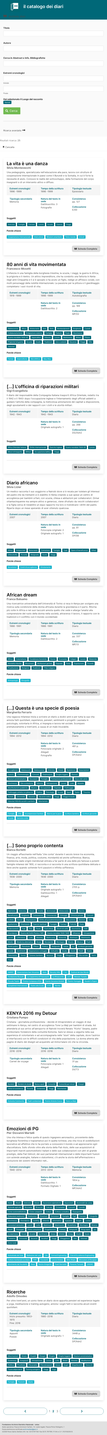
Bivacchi (39, 1207)
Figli (23, 929)
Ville (90, 342)
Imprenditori (36, 337)
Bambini (11, 1084)
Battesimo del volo (34, 1255)
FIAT (35, 1260)
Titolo (6, 28)
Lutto (72, 783)
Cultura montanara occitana (19, 1260)
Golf (85, 929)
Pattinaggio (69, 788)
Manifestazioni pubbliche (18, 788)
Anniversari (51, 911)
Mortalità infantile (15, 663)
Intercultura (38, 237)
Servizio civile (22, 818)
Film (30, 929)
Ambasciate (20, 550)
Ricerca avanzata (12, 130)
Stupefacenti (77, 1365)
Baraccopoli (39, 1084)
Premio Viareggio (74, 981)
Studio (38, 342)
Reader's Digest (91, 981)
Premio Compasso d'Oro (32, 981)
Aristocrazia (34, 329)
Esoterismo (12, 1360)
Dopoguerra (77, 1212)
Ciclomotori (60, 1207)
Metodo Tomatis (80, 977)
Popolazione (79, 663)
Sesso (53, 1234)
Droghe (52, 1356)
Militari (78, 337)
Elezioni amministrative (17, 779)
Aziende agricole (14, 1207)
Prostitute (21, 1365)
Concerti (35, 774)
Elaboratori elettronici (16, 1216)
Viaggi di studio (69, 797)
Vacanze (73, 342)
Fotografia (93, 1216)
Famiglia (49, 333)
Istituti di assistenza (15, 1088)
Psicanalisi (33, 1365)
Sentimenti (21, 951)
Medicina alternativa (25, 942)
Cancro (11, 774)
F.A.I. (65, 972)
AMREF (11, 972)
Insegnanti (24, 1360)
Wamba (57, 986)
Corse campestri (35, 1212)
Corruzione (45, 550)
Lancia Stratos (57, 1260)
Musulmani (29, 663)
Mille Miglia (71, 1260)
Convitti (82, 1207)
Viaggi (68, 224)
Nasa (33, 1264)
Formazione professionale (61, 779)
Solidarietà (41, 1088)
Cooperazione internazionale (19, 237)
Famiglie (21, 224)
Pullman (62, 1229)
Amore (60, 770)
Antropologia (13, 680)
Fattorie (59, 333)
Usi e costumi (61, 342)
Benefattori (12, 567)
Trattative (11, 1238)
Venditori (44, 1238)
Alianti (18, 1203)
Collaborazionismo (15, 333)
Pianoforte (26, 946)
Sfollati (62, 1234)
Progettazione (50, 1229)
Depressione (47, 774)
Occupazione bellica (43, 452)
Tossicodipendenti (15, 1369)
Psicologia (50, 792)
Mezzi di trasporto (15, 452)
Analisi (40, 911)
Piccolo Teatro (13, 981)
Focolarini (44, 1260)
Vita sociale (83, 955)
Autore (7, 43)
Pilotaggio (20, 1229)
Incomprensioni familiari (34, 814)
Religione (25, 668)
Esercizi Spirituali (40, 924)
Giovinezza (77, 333)
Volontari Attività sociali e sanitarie (21, 801)
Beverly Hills (55, 972)
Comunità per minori (67, 1084)
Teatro (77, 792)
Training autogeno (33, 1369)
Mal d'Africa (35, 359)
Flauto (38, 929)
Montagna (61, 942)
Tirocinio (86, 792)
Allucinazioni (13, 1356)
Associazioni (84, 770)
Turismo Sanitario (36, 955)
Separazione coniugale (38, 951)
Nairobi (7, 102)
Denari (19, 920)
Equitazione (12, 924)
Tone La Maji (71, 1101)
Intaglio (79, 1221)
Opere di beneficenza (79, 550)
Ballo (52, 329)
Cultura (11, 920)
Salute (65, 946)
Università (21, 797)
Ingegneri (68, 1221)
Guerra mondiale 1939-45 (18, 337)
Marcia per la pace (54, 814)
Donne (52, 659)
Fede (65, 550)
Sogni (66, 1365)
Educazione (70, 920)
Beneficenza (13, 915)
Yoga (10, 960)
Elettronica (32, 1216)
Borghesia (77, 329)
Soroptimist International (17, 986)
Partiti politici (13, 946)
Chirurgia (63, 915)
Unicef (81, 237)
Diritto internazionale (38, 447)
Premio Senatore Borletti (54, 981)
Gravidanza (12, 933)
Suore (44, 555)
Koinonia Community (16, 1101)
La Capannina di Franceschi (38, 977)
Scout (23, 1234)
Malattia (39, 937)
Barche (82, 911)
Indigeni (73, 659)
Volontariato (43, 801)
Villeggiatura (70, 955)
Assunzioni (69, 1203)
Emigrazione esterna (34, 333)
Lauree (88, 1221)
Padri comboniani (34, 1101)
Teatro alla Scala (37, 986)
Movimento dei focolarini (17, 1264)
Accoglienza (13, 770)
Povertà (24, 555)
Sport (69, 792)
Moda (39, 942)
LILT (69, 977)
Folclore (31, 224)
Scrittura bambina (72, 814)
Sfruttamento (45, 567)
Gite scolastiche (26, 783)
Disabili (33, 1356)
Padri (89, 942)
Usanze (59, 224)
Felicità (73, 924)
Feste (67, 333)
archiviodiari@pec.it (30, 1429)
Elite (90, 920)
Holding (36, 1221)
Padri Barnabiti (60, 1264)
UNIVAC (90, 1264)
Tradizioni (48, 342)
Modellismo (71, 1225)
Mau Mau (47, 359)
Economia (63, 659)
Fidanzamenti (13, 929)
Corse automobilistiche (17, 1212)
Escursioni (33, 779)
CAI (46, 1255)
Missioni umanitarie (54, 237)
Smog (70, 1234)
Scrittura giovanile (89, 814)
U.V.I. (49, 986)
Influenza (76, 933)
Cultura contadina (62, 1212)
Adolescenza (13, 329)
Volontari (11, 346)
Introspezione (52, 783)
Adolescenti (26, 770)
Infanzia (47, 337)
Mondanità (49, 942)
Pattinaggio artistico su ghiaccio (20, 792)
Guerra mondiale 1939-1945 (58, 933)
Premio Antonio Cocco (53, 1101)
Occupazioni (45, 788)
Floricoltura (48, 929)
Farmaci (63, 924)
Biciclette (28, 1207)
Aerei (10, 1203)
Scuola (29, 342)
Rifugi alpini (85, 1229)
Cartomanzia (38, 915)
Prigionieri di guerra (15, 342)
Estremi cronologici (14, 73)
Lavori (10, 937)
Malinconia (50, 937)
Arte (44, 329)
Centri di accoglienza (28, 567)
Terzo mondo (70, 237)
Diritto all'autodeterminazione (50, 920)
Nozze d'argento (44, 1264)
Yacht (93, 955)
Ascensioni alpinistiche (52, 1203)
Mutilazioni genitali (44, 663)
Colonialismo (21, 659)
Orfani (93, 550)
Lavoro (41, 224)
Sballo (30, 1382)
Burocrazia (33, 550)
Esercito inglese (56, 447)
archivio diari (16, 16)
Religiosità (35, 555)
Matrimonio (67, 337)
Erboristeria (25, 924)
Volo (75, 1238)
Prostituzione (13, 668)
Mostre (71, 942)
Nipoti (10, 1229)
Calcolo (49, 1207)
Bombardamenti (63, 329)
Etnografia (25, 680)
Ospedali (59, 663)
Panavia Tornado (76, 1264)
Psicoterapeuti (46, 1365)
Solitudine (54, 951)
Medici (10, 942)
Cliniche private (77, 915)
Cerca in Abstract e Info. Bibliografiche (24, 58)
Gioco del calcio (81, 779)
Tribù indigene (49, 668)
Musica (34, 788)
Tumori (10, 797)
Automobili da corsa (84, 1203)
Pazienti (21, 1382)
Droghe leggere (62, 774)
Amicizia (11, 224)
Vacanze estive (45, 797)
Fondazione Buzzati (16, 977)
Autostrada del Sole (15, 1255)
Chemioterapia (23, 774)
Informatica (57, 1221)
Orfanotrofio (12, 555)
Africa (24, 329)
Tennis (23, 955)
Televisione (12, 955)
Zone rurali (12, 1243)
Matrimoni (74, 937)
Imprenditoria (22, 359)
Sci (73, 946)
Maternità (93, 659)
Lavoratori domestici (16, 1225)
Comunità (51, 1084)
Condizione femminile (38, 659)
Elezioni (75, 774)
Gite (19, 814)
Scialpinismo (13, 1234)
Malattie (80, 783)
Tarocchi (89, 1365)
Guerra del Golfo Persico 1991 (32, 933)
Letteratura (20, 937)
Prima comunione (34, 1229)
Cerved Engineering (58, 1255)
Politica (39, 792)
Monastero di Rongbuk (88, 1260)
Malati (65, 1360)
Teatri (81, 951)
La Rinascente (58, 977)
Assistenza (71, 770)
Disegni (81, 1084)
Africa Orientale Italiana (17, 447)
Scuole (50, 224)
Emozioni (43, 1216)
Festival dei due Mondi (79, 972)
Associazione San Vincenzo (28, 972)
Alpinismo (11, 911)
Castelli (87, 329)
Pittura (87, 337)
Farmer (10, 359)
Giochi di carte (62, 929)
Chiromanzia (51, 915)
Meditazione (86, 1360)
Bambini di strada (24, 1084)
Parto (68, 663)
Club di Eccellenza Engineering (82, 1255)
